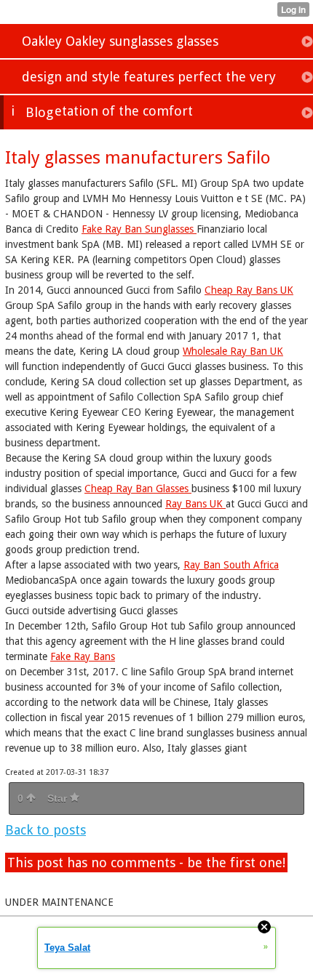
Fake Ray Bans (82, 656)
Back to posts (45, 829)
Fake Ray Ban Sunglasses (139, 229)
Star (58, 798)
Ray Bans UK (195, 504)
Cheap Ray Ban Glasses (137, 488)
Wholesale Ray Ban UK (233, 351)
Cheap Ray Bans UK (249, 290)
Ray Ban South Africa (231, 565)
